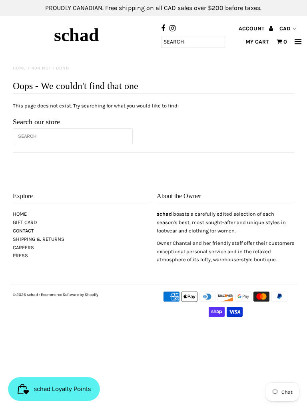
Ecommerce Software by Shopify (69, 294)
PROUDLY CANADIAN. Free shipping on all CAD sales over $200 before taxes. (153, 8)
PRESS (20, 255)
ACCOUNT (252, 28)
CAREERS (23, 247)
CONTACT (23, 231)
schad (76, 35)
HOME (20, 214)
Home (19, 68)
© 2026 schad (25, 294)
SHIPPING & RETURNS (38, 239)
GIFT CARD (25, 222)
